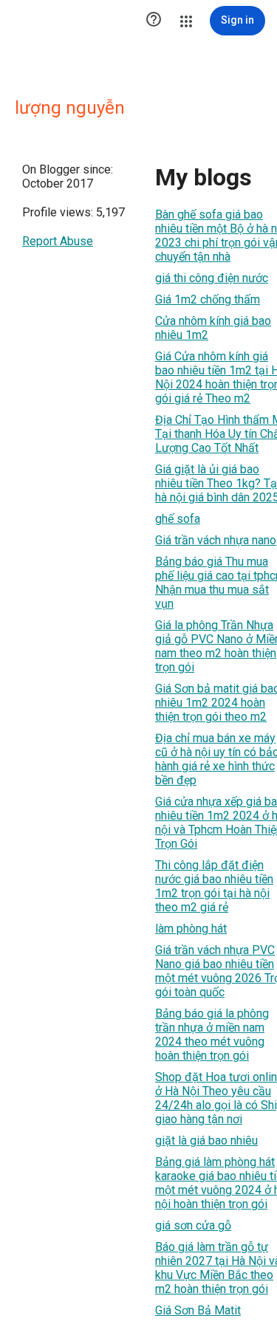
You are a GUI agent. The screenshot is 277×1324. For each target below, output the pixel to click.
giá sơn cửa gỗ (193, 1225)
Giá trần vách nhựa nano (215, 540)
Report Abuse (57, 241)
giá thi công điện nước (211, 278)
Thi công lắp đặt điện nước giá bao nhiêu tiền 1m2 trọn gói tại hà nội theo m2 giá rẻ (214, 886)
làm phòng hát (191, 929)
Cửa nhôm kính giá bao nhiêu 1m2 (213, 328)
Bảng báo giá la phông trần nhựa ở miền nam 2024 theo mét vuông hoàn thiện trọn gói (212, 1034)
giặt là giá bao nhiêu (206, 1140)
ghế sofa (177, 519)
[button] (153, 20)
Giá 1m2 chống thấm (207, 299)
